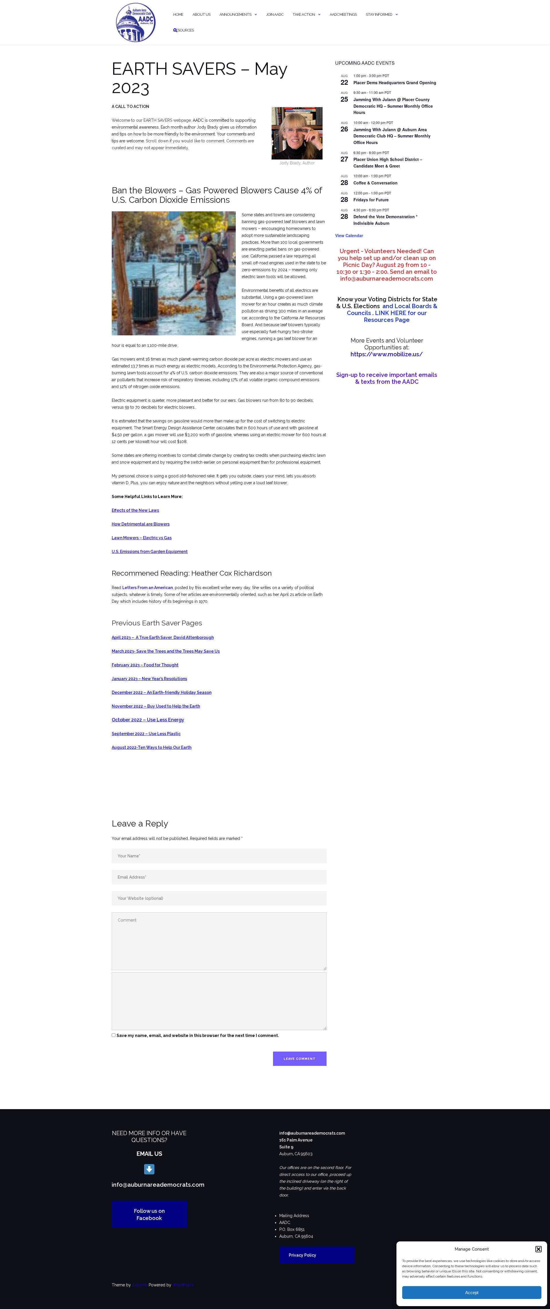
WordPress (183, 1285)
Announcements (235, 14)
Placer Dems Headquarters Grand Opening (394, 82)
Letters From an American (147, 587)
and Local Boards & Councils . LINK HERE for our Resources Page (386, 309)
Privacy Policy (302, 1255)
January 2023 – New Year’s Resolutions (149, 678)
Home (178, 14)
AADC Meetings (343, 14)
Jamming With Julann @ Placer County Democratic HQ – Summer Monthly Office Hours (393, 106)
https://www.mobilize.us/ (387, 354)
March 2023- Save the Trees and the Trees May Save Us (166, 651)
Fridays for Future (371, 199)
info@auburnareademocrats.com (158, 1184)
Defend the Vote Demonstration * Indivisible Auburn (385, 220)
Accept (471, 1292)
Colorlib (140, 1285)
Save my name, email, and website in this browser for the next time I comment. (198, 1035)
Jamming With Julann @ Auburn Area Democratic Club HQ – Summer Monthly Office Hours (392, 136)
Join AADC (274, 14)
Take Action (303, 14)
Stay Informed (379, 14)
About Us (201, 14)
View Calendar (349, 235)
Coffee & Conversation (375, 183)
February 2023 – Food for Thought (145, 665)
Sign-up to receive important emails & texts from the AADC (386, 378)
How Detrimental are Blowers (141, 524)
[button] (538, 1249)
